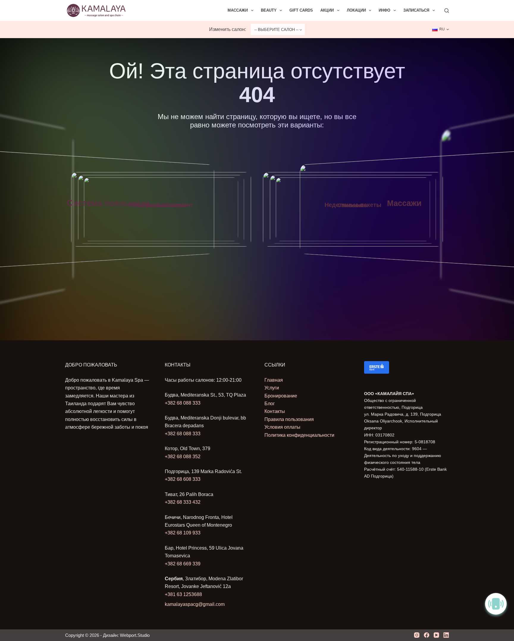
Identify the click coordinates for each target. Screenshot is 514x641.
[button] (440, 29)
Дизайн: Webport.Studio (126, 635)
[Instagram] (416, 635)
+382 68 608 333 (182, 479)
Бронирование (280, 395)
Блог (269, 403)
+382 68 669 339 (182, 563)
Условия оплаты (282, 427)
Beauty (269, 10)
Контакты (274, 411)
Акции (327, 10)
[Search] (446, 10)
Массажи (238, 10)
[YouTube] (436, 635)
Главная (273, 380)
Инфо (384, 10)
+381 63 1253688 (183, 594)
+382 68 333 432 (182, 502)
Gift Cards (301, 10)
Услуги (271, 387)
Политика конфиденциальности (299, 435)
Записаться (416, 10)
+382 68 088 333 (182, 403)
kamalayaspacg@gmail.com (195, 604)
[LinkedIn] (446, 635)
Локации (356, 10)
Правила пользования (289, 419)
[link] (161, 209)
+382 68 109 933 (182, 532)
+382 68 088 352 (182, 456)
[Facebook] (426, 635)
